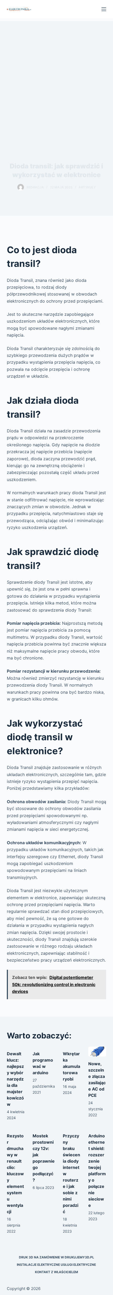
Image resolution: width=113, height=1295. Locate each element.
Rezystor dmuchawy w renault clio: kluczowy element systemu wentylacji (15, 1173)
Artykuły (87, 187)
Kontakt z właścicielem (56, 1272)
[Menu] (103, 9)
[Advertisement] (56, 77)
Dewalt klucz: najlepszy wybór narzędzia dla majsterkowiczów (15, 1079)
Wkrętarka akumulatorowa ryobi (71, 1066)
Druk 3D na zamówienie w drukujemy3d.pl (56, 1257)
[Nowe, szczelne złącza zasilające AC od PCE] (97, 1052)
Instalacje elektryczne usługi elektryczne (56, 1265)
